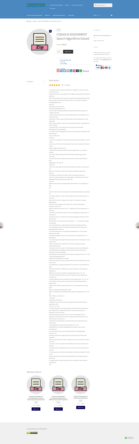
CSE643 (34, 21)
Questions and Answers (77, 5)
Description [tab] (30, 81)
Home (30, 21)
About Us (67, 5)
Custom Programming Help (56, 5)
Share (86, 71)
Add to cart (68, 51)
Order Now (52, 8)
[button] (50, 31)
